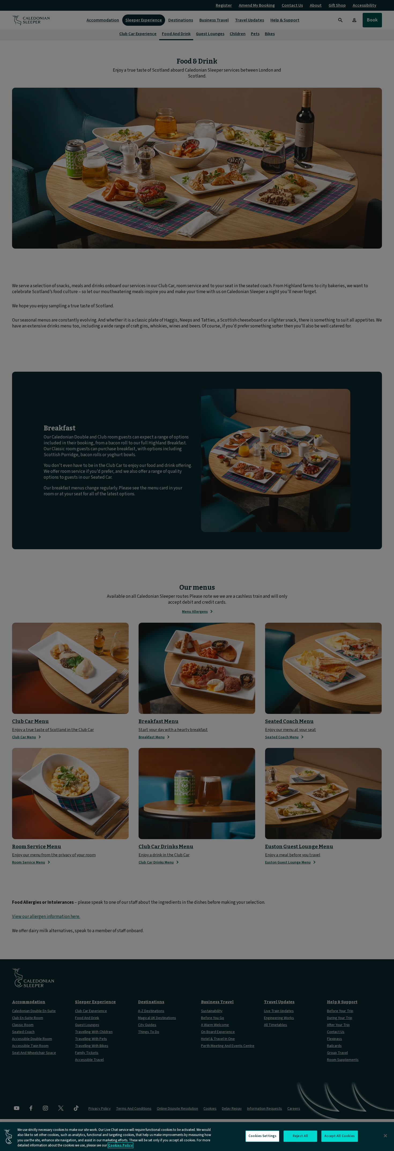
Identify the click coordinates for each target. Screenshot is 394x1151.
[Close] (385, 1136)
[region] (197, 1136)
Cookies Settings (262, 1136)
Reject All (300, 1136)
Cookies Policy (120, 1145)
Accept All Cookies (339, 1136)
